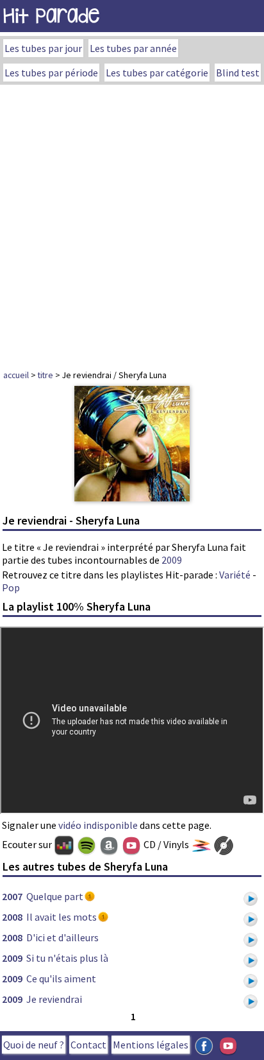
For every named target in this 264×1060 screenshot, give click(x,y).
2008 (12, 916)
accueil (16, 375)
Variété (235, 574)
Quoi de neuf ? (33, 1044)
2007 (12, 896)
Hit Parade (51, 16)
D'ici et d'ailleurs (62, 937)
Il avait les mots (61, 916)
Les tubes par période (51, 72)
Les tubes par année (133, 48)
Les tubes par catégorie (157, 72)
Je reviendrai (54, 999)
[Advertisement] (132, 223)
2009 (171, 559)
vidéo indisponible (98, 825)
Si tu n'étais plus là (67, 957)
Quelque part (54, 896)
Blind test (238, 72)
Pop (11, 587)
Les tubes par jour (43, 48)
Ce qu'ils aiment (61, 978)
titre (45, 375)
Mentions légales (150, 1044)
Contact (88, 1044)
